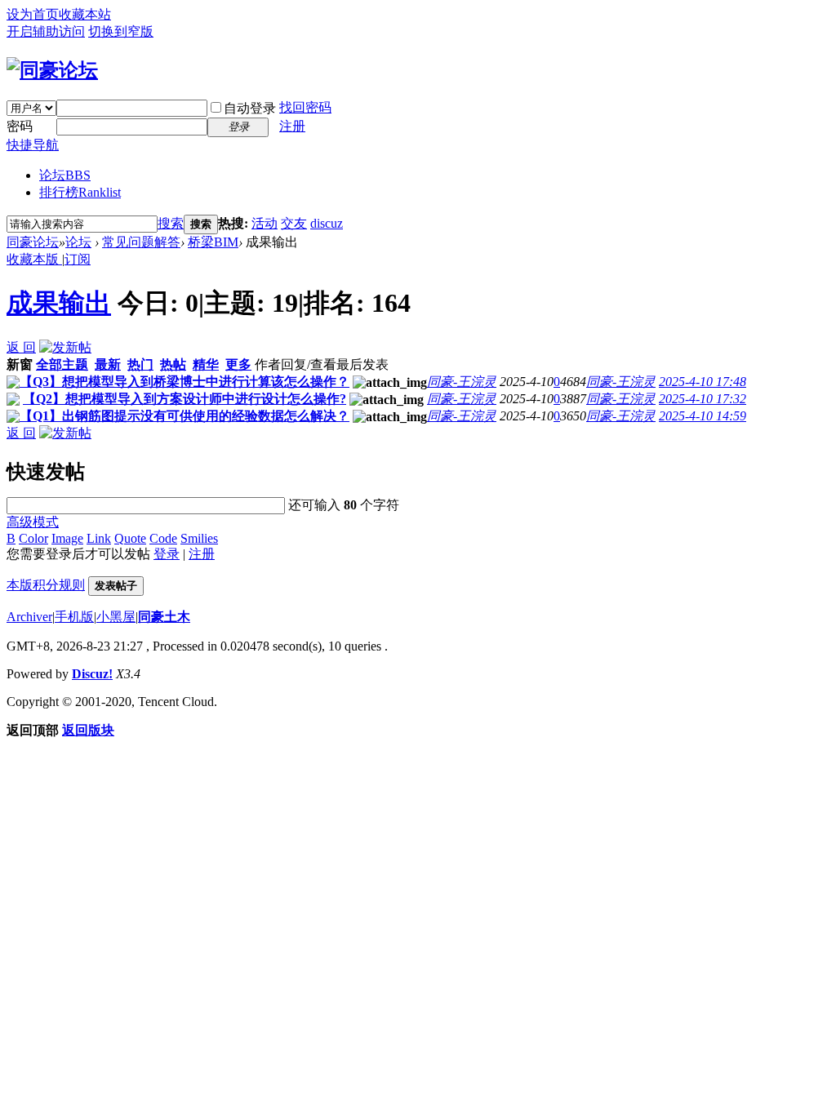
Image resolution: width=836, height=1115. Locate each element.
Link (99, 538)
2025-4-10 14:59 (702, 416)
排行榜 (80, 192)
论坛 (65, 175)
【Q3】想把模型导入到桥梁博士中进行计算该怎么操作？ (184, 382)
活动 (264, 223)
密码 (20, 126)
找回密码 (305, 107)
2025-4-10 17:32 (702, 399)
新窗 (20, 364)
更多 (238, 364)
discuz (326, 223)
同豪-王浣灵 (461, 382)
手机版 (74, 617)
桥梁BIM (213, 242)
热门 (140, 364)
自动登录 (250, 108)
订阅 (77, 259)
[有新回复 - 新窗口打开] (13, 384)
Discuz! (92, 674)
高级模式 (33, 522)
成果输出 (59, 303)
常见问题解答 (141, 242)
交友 (294, 223)
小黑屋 (116, 617)
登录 (166, 554)
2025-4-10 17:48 (702, 382)
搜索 (171, 223)
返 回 (21, 347)
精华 (206, 364)
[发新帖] (65, 347)
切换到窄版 (120, 31)
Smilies (199, 538)
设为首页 (33, 14)
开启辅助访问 (46, 31)
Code (163, 538)
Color (33, 538)
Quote (130, 538)
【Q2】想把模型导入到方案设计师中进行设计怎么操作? (184, 399)
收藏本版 (34, 259)
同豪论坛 (33, 242)
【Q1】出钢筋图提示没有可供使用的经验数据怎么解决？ (184, 416)
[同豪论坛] (52, 70)
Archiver (29, 617)
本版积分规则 (46, 585)
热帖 (173, 364)
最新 (108, 364)
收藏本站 (85, 14)
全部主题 (62, 364)
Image (67, 538)
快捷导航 (33, 145)
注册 (292, 126)
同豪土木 (164, 617)
